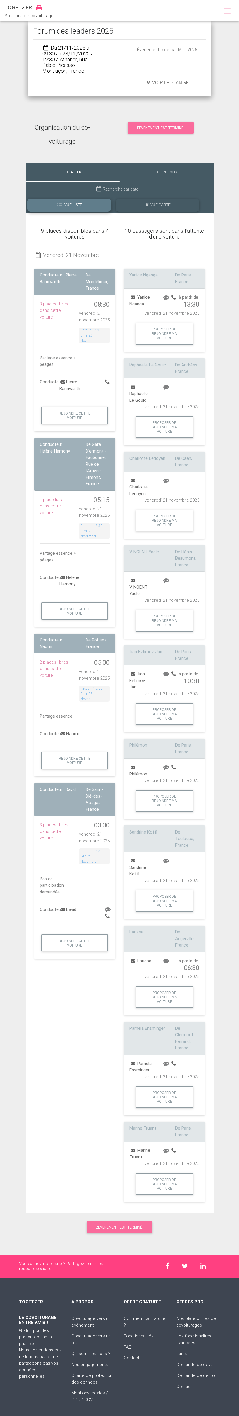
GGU (75, 1399)
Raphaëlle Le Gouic (138, 397)
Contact (131, 1358)
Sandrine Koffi (137, 870)
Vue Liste (73, 205)
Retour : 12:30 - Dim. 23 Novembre (92, 335)
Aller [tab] (75, 172)
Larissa (143, 960)
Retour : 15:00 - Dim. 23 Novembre (92, 693)
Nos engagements (89, 1364)
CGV (88, 1399)
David (71, 909)
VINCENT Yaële (138, 590)
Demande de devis (195, 1364)
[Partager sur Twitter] (185, 1266)
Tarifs (181, 1353)
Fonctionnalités (139, 1336)
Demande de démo (195, 1375)
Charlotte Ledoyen (138, 490)
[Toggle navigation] (227, 11)
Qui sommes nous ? (90, 1353)
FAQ (127, 1347)
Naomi (72, 733)
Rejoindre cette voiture (74, 415)
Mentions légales (88, 1393)
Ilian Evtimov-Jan (138, 680)
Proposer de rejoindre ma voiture (164, 333)
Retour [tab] (169, 172)
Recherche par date (120, 189)
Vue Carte (160, 205)
